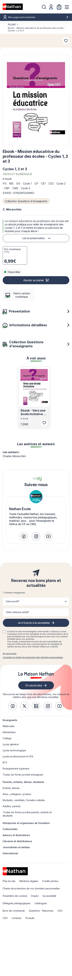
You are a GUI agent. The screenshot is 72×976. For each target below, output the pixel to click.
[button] (36, 100)
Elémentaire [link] (9, 732)
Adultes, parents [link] (12, 806)
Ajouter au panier (33, 280)
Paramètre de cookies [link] (15, 895)
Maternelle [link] (8, 726)
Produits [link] (29, 918)
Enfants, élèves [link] (11, 788)
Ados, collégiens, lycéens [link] (17, 794)
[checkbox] (4, 631)
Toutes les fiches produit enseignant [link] (23, 774)
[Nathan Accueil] (13, 7)
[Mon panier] (59, 6)
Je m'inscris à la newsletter (34, 622)
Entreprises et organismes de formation (26, 823)
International (10, 853)
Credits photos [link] (50, 881)
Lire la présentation (33, 238)
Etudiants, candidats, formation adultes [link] (24, 800)
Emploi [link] (35, 895)
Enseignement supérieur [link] (16, 768)
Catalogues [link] (40, 903)
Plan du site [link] (9, 881)
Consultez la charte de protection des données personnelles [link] (33, 657)
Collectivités (10, 829)
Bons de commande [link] (14, 910)
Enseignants (10, 720)
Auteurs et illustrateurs (16, 835)
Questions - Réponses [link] (41, 910)
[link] (23, 536)
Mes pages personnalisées (21, 17)
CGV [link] (5, 918)
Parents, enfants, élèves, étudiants (23, 782)
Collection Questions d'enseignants (26, 201)
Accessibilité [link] (49, 895)
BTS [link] (5, 762)
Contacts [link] (16, 918)
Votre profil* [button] (12, 601)
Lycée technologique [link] (14, 750)
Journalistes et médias (16, 847)
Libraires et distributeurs (17, 841)
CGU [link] (59, 910)
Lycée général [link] (11, 744)
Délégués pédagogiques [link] (16, 903)
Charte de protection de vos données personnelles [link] (31, 888)
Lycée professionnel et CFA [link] (18, 756)
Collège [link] (7, 738)
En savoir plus (9, 653)
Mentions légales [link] (28, 881)
